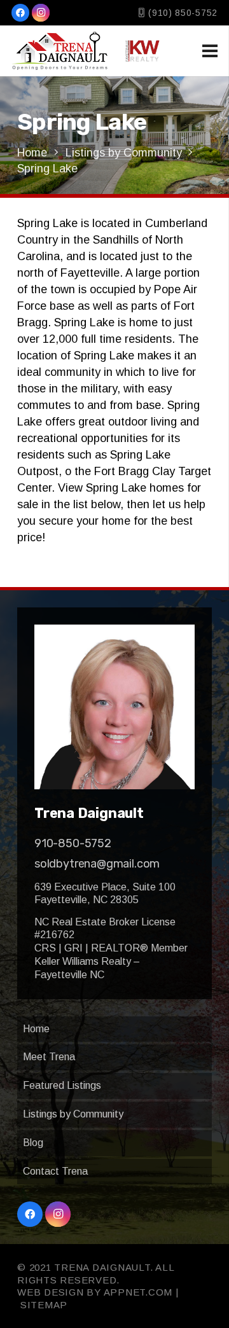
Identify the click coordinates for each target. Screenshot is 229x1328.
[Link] (59, 51)
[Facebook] (20, 13)
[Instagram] (41, 13)
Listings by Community (73, 1114)
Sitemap (43, 1304)
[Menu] (210, 51)
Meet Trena (49, 1056)
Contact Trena (55, 1171)
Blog (33, 1142)
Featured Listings (62, 1085)
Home (36, 1028)
